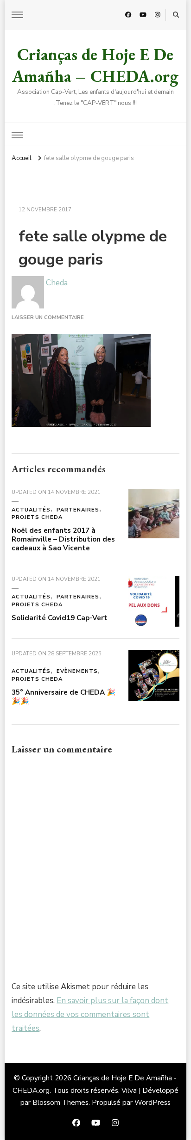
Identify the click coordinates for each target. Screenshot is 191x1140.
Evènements (77, 671)
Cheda (56, 282)
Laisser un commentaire (48, 317)
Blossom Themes (60, 1102)
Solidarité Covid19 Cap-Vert (60, 617)
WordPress (152, 1102)
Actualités (31, 509)
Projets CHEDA (37, 517)
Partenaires (78, 509)
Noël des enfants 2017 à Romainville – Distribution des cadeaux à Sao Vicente (63, 539)
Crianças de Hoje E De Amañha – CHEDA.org (95, 65)
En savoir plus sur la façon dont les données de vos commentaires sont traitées (90, 1014)
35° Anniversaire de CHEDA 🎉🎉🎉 (63, 697)
